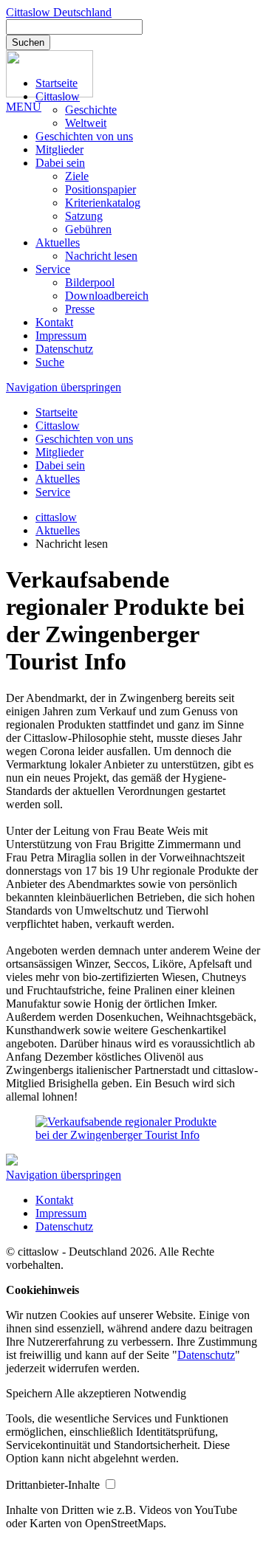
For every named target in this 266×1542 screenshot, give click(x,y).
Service (52, 269)
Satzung (84, 216)
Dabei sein (60, 162)
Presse (80, 309)
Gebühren (88, 229)
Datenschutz (64, 349)
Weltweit (85, 123)
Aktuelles (57, 242)
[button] (30, 1393)
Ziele (77, 176)
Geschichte (91, 109)
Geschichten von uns (84, 136)
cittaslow (56, 517)
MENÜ (23, 106)
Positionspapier (100, 189)
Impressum (60, 335)
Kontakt (54, 322)
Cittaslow (57, 96)
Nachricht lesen (101, 255)
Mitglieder (59, 149)
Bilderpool (90, 282)
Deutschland (59, 12)
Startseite (56, 83)
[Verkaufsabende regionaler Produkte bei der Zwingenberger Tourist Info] (133, 1135)
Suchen (28, 42)
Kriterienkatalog (102, 202)
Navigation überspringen (63, 387)
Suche (49, 362)
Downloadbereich (107, 295)
